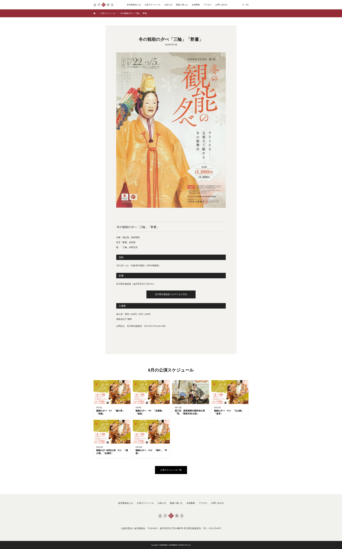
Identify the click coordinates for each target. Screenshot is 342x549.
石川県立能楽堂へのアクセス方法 (171, 294)
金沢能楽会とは (134, 5)
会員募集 (196, 5)
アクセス (208, 5)
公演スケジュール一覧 (171, 470)
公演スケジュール (153, 5)
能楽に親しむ (182, 5)
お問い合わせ (221, 5)
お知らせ (168, 5)
